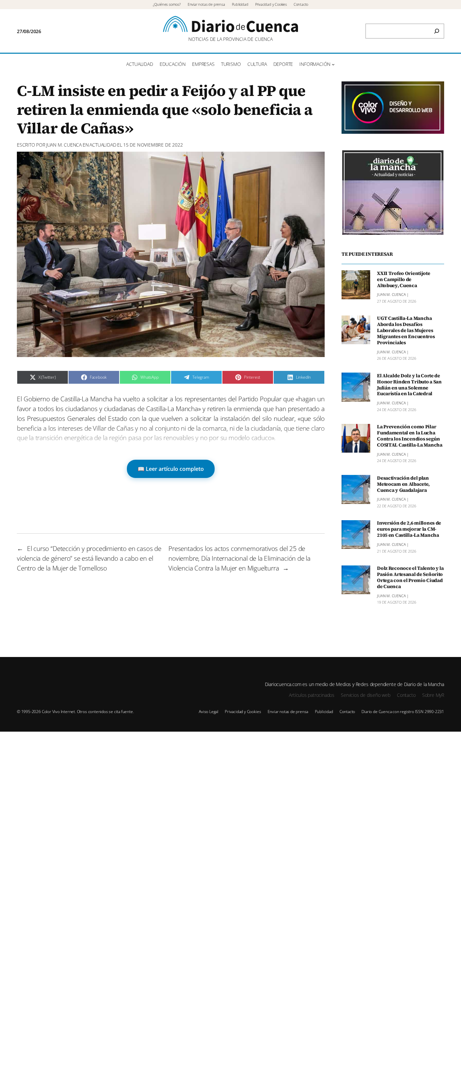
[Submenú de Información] (333, 64)
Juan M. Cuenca (64, 145)
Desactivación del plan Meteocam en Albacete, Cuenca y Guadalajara (403, 484)
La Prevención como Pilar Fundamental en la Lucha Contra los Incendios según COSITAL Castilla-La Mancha (409, 436)
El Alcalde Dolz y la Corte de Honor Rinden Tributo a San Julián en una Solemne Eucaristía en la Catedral (409, 385)
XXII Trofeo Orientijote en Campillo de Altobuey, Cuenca (403, 279)
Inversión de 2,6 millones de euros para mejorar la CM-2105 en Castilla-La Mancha (409, 529)
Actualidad (102, 145)
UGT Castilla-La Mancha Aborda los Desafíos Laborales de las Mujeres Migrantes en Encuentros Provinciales (406, 330)
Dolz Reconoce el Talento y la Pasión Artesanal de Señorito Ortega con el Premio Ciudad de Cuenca (410, 577)
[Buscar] (436, 31)
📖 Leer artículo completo (171, 469)
